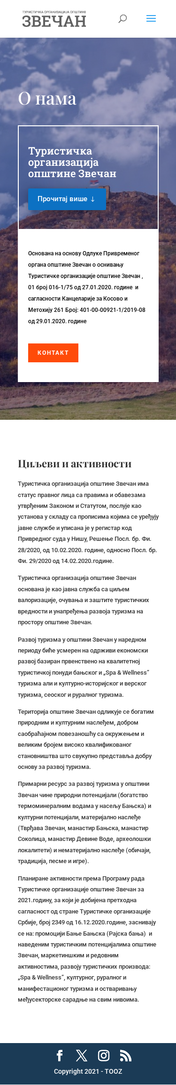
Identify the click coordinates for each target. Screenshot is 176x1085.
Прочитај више (62, 199)
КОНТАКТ (53, 353)
